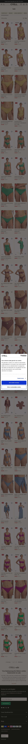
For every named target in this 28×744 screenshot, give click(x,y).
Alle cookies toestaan (14, 382)
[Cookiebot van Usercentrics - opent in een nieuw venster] (20, 356)
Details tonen (20, 378)
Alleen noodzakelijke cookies (14, 387)
